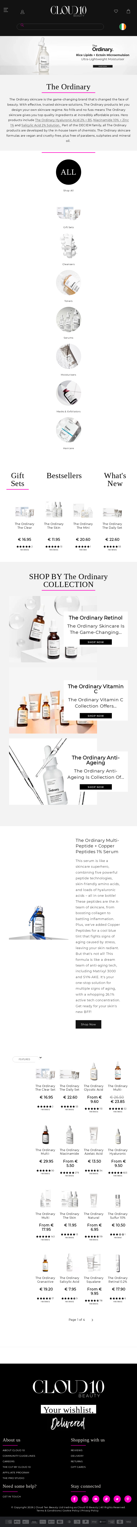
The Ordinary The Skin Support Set (54, 526)
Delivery (77, 1456)
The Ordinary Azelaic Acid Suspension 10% (93, 1152)
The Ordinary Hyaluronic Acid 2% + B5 (63, 120)
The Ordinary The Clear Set (24, 526)
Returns (77, 1461)
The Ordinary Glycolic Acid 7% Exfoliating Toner (93, 1088)
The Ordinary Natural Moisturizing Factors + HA (93, 1216)
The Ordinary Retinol (96, 617)
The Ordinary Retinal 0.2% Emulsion (118, 1280)
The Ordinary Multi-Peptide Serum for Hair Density (118, 1088)
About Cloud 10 (14, 1450)
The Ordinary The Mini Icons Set (83, 526)
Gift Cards (78, 1467)
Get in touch (12, 1496)
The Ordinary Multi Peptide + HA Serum (45, 1216)
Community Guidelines (19, 1456)
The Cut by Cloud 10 (17, 1467)
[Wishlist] (116, 11)
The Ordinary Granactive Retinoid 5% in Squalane (45, 1280)
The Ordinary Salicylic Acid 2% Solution (69, 1280)
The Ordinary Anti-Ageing (96, 760)
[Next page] (92, 1320)
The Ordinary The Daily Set (112, 525)
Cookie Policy (71, 1510)
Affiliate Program (16, 1472)
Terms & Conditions (49, 1510)
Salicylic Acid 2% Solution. (41, 125)
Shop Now (88, 1024)
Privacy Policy (90, 1510)
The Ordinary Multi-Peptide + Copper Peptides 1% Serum (45, 1152)
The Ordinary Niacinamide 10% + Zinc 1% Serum (70, 1152)
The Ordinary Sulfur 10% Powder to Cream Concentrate (118, 1216)
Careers (8, 1461)
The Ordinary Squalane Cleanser (93, 1280)
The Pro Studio (13, 1478)
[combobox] (60, 27)
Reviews (77, 1450)
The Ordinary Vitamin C (96, 689)
